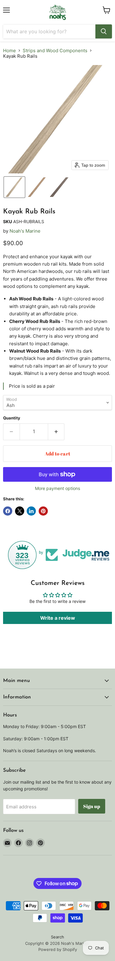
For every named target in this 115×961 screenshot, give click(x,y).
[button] (14, 187)
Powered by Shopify (57, 949)
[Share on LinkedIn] (31, 511)
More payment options (57, 488)
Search (57, 936)
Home (9, 50)
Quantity (11, 418)
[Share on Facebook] (7, 511)
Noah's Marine (25, 231)
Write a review (57, 618)
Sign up (91, 806)
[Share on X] (19, 511)
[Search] (103, 31)
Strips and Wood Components (55, 50)
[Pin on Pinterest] (43, 511)
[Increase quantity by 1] (56, 431)
